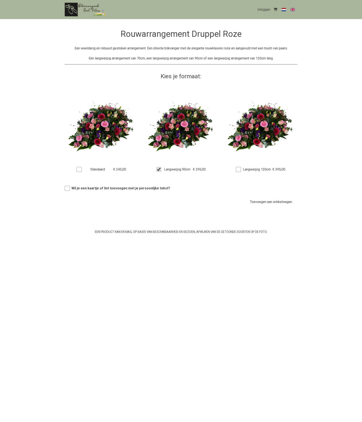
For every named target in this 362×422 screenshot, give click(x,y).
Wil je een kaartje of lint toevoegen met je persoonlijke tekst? (120, 188)
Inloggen (263, 10)
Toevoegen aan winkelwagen (271, 202)
